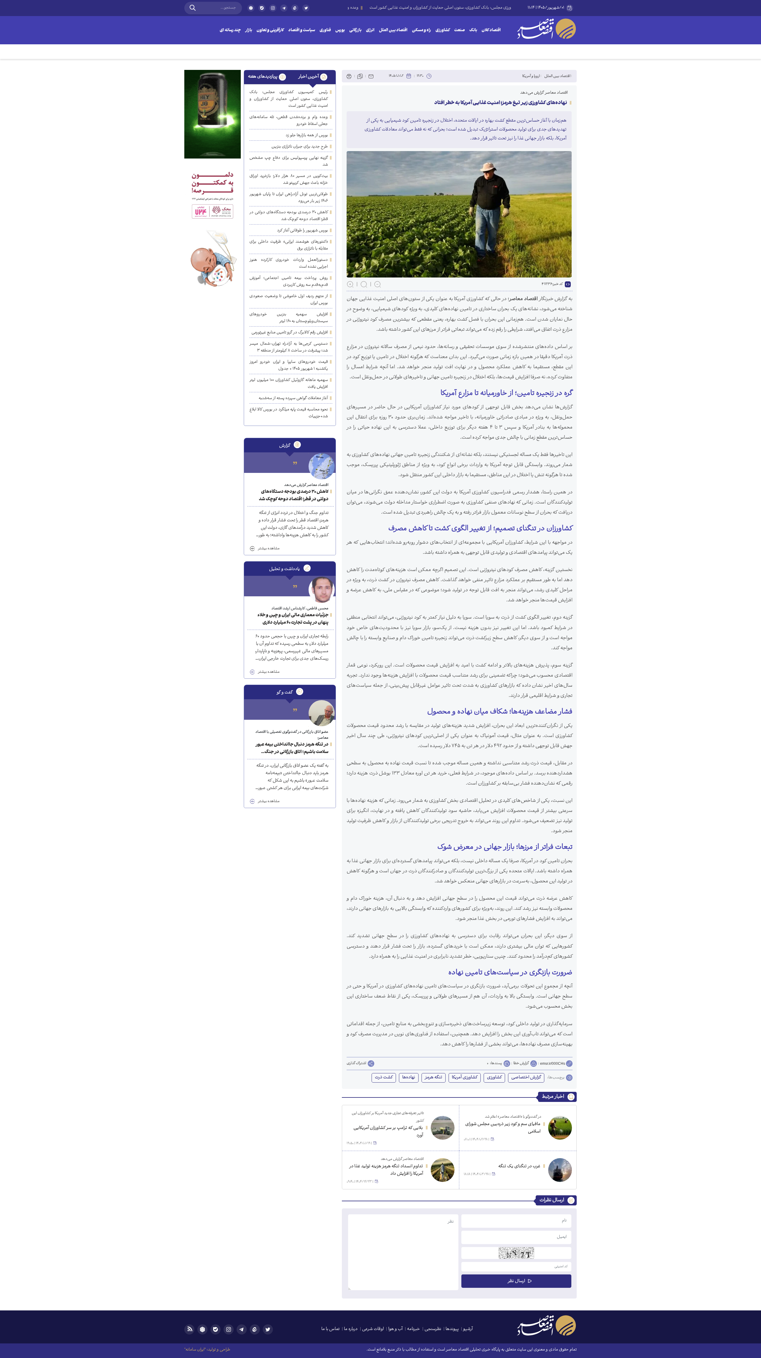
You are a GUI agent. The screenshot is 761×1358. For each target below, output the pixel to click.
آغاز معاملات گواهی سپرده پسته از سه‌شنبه (293, 398)
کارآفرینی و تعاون (270, 30)
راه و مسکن (421, 30)
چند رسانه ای (230, 30)
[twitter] (305, 10)
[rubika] (250, 8)
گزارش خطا (521, 1063)
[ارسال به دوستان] (371, 76)
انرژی (370, 30)
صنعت (459, 30)
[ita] (294, 8)
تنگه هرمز (433, 1077)
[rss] (189, 1329)
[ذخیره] (360, 76)
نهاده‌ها (408, 1077)
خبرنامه (413, 1329)
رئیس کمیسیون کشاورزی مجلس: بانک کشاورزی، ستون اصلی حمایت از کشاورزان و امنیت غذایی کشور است (288, 99)
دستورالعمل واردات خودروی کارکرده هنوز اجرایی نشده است (288, 263)
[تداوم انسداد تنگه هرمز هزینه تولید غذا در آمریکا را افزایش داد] (443, 1170)
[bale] (261, 8)
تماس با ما (330, 1329)
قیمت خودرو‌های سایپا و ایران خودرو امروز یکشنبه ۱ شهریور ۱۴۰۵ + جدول (288, 365)
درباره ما (351, 1329)
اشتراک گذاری (356, 1064)
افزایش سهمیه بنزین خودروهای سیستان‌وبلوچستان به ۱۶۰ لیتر (288, 318)
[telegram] (283, 8)
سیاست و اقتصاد (301, 30)
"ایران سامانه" (195, 1349)
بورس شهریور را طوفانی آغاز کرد (302, 230)
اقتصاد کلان (491, 30)
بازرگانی (355, 30)
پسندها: (496, 1064)
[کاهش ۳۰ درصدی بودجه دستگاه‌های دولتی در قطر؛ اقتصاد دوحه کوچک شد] (321, 466)
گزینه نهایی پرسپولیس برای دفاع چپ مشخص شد (288, 161)
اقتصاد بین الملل (393, 30)
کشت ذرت (384, 1077)
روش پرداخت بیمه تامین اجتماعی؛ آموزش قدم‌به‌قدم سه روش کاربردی (288, 281)
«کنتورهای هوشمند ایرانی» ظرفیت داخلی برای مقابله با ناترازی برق (288, 245)
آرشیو (468, 1329)
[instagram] (272, 8)
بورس (340, 30)
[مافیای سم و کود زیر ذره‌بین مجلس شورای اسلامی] (560, 1128)
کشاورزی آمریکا (464, 1077)
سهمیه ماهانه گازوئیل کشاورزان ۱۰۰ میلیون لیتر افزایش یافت (288, 384)
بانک (473, 30)
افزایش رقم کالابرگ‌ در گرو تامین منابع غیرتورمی (289, 332)
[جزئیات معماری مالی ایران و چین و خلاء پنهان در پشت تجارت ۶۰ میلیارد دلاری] (321, 589)
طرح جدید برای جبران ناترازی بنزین (299, 146)
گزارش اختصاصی (526, 1077)
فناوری (325, 30)
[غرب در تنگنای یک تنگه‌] (560, 1170)
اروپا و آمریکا (531, 76)
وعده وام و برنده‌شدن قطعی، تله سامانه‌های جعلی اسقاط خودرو (288, 121)
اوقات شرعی (373, 1329)
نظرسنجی (432, 1329)
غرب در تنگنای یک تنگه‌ (519, 1166)
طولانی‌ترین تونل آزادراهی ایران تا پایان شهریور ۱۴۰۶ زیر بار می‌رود (288, 198)
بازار (248, 30)
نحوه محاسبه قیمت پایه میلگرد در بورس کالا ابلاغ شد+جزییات (288, 413)
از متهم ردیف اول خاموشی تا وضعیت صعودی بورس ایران (288, 300)
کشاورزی (442, 30)
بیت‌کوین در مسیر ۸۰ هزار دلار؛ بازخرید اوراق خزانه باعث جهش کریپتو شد (288, 179)
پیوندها (452, 1329)
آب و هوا (395, 1329)
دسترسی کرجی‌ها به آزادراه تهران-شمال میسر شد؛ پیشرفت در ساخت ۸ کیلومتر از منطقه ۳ (288, 347)
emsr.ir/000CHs (552, 1063)
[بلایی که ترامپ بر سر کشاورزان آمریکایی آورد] (443, 1128)
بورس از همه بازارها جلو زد (307, 135)
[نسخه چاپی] (349, 76)
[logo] (546, 28)
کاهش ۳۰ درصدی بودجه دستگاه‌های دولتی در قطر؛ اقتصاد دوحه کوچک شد (288, 216)
